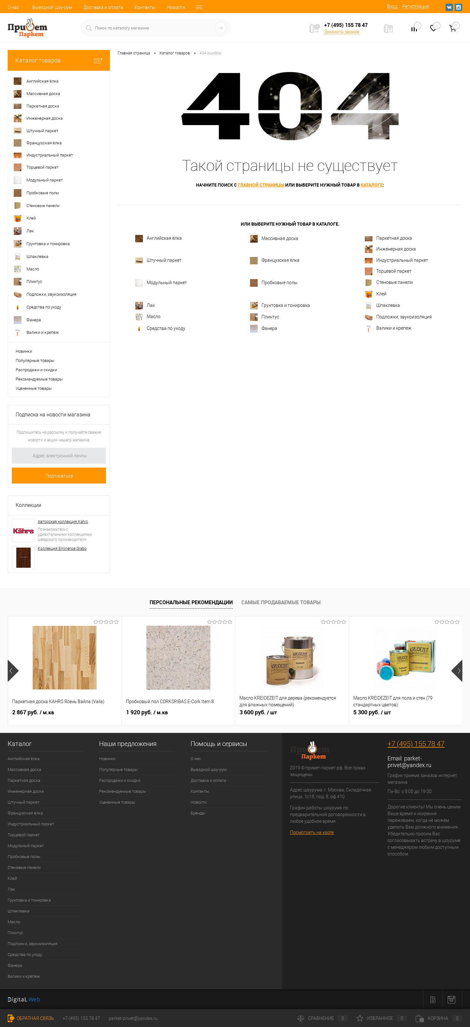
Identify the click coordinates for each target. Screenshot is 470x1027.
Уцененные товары (34, 388)
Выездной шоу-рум (52, 7)
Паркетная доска (394, 238)
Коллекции (28, 505)
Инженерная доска (396, 249)
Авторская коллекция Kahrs (63, 521)
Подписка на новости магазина (53, 415)
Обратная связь (35, 1018)
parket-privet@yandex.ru (409, 761)
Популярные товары (35, 360)
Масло (154, 316)
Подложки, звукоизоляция (404, 316)
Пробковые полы (280, 282)
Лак (151, 305)
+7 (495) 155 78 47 (416, 744)
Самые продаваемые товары (281, 602)
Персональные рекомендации (191, 602)
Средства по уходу (166, 328)
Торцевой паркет (393, 271)
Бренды (198, 813)
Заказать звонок (341, 31)
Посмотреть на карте (312, 832)
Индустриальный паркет (402, 260)
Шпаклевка (388, 305)
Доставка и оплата (103, 7)
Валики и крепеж (393, 328)
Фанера (269, 328)
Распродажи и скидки (36, 369)
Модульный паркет (167, 282)
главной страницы (261, 185)
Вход (392, 6)
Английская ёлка (164, 238)
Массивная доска (280, 238)
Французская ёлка (281, 260)
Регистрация (415, 6)
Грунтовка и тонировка (286, 305)
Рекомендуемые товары (39, 379)
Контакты (145, 7)
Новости (176, 7)
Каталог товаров (38, 60)
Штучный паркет (164, 260)
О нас (13, 7)
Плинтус (270, 316)
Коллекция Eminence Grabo (62, 548)
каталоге (372, 185)
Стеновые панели (394, 282)
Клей (381, 293)
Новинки (24, 351)
